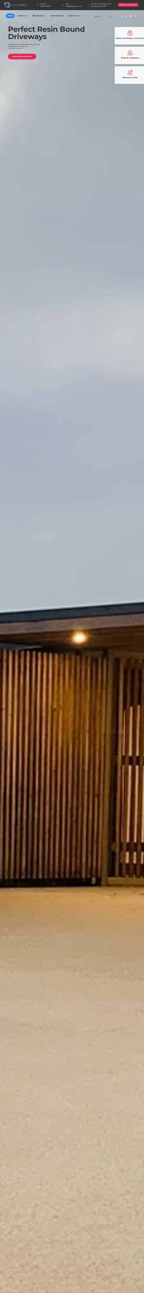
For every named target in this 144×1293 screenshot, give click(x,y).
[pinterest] (135, 16)
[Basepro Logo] (15, 3)
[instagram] (131, 16)
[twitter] (126, 16)
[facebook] (122, 16)
